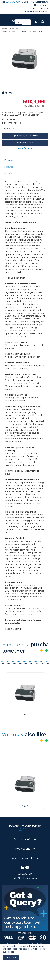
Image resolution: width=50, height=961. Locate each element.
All (18, 22)
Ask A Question (25, 148)
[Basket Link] (42, 22)
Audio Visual (28, 2)
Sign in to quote (25, 143)
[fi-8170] (25, 692)
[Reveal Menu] (7, 22)
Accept (12, 957)
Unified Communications (36, 12)
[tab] (25, 160)
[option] (25, 58)
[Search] (28, 22)
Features (8, 167)
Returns (8, 173)
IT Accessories (41, 5)
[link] (22, 868)
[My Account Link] (35, 22)
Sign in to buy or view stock (25, 136)
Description (9, 160)
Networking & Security (37, 8)
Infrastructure (41, 2)
